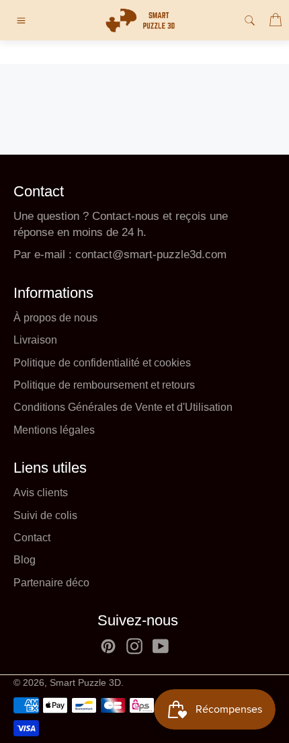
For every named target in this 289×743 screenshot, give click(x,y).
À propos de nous (55, 317)
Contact (31, 537)
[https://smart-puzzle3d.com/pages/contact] (73, 254)
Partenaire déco (51, 582)
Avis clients (40, 492)
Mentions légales (54, 430)
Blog (24, 559)
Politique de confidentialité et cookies (102, 362)
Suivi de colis (45, 515)
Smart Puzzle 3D (85, 683)
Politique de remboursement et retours (104, 385)
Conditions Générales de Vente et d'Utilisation (123, 407)
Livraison (35, 340)
